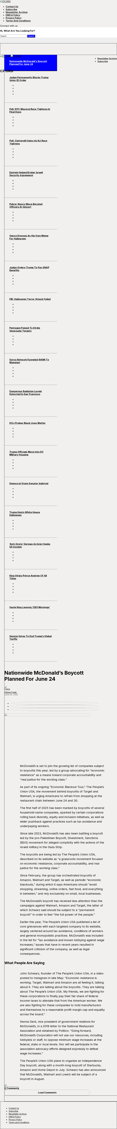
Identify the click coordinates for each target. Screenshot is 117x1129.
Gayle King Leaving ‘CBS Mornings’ (29, 607)
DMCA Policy (13, 15)
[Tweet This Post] (33, 88)
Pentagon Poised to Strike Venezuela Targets (24, 329)
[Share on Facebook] (33, 85)
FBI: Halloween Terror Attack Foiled (30, 299)
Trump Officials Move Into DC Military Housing (26, 453)
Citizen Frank (10, 692)
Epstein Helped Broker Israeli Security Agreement (26, 174)
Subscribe (11, 9)
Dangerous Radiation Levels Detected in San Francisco (25, 393)
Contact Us (12, 6)
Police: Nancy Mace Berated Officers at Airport (25, 205)
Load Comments (47, 1092)
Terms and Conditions (18, 20)
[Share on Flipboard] (33, 91)
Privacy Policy (13, 17)
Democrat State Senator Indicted (28, 483)
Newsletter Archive (17, 12)
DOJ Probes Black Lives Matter (27, 423)
